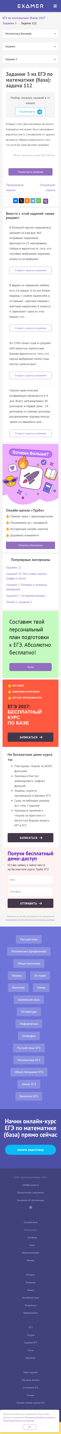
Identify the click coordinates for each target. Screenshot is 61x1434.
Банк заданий (30, 1372)
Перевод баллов (30, 1380)
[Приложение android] (30, 1207)
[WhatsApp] (38, 200)
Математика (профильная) (28, 951)
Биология (18, 987)
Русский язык (28, 939)
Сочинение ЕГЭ (30, 1387)
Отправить (29, 903)
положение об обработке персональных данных (30, 919)
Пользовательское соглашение (18, 1420)
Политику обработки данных (39, 1417)
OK (29, 1426)
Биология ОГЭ (29, 1096)
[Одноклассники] (27, 200)
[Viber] (45, 201)
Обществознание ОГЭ (29, 1072)
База (32, 1245)
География (29, 1036)
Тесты (31, 1350)
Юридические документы (30, 1192)
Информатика (29, 1024)
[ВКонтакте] (15, 200)
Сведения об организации (30, 1200)
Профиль (32, 1237)
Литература (29, 1012)
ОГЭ (30, 1327)
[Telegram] (32, 200)
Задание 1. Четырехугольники (25, 596)
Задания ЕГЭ (30, 1342)
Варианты (30, 1357)
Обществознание (29, 963)
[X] (21, 200)
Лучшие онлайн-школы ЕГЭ (30, 1402)
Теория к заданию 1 (19, 602)
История (40, 975)
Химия (41, 987)
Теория (30, 1335)
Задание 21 (13, 567)
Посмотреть (27, 111)
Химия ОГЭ (29, 1084)
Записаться (28, 737)
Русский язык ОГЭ (28, 1048)
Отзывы (30, 1395)
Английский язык (29, 1000)
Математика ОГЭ (29, 1060)
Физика (17, 975)
